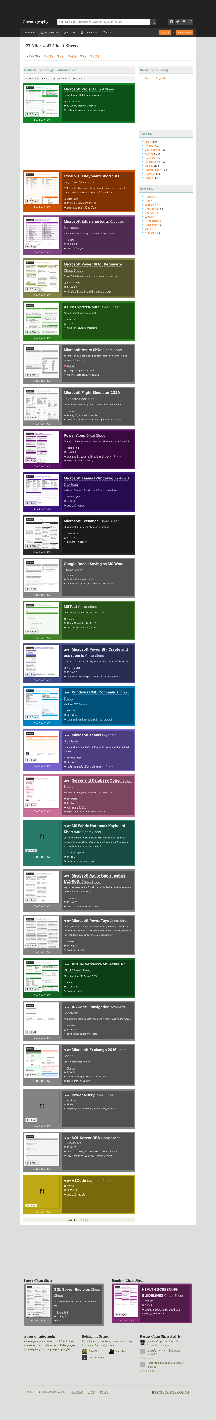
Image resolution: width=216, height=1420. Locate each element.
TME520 (71, 366)
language (52, 1349)
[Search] (153, 22)
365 (62, 55)
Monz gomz (73, 448)
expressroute (90, 328)
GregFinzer (72, 619)
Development (152, 149)
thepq (70, 575)
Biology (149, 165)
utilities (81, 950)
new (107, 456)
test (69, 627)
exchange (72, 541)
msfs (107, 419)
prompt (108, 719)
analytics (87, 676)
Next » (84, 1219)
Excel (96, 55)
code (83, 456)
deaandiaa (72, 798)
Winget (149, 216)
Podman (149, 196)
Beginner (150, 173)
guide (90, 456)
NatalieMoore (73, 101)
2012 (84, 807)
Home (31, 32)
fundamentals (84, 906)
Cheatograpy (152, 208)
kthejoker (71, 1100)
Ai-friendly (150, 232)
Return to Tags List (155, 78)
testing (75, 627)
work (98, 766)
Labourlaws (151, 204)
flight (101, 419)
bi (68, 291)
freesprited (62, 1312)
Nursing (149, 153)
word (77, 583)
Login (165, 32)
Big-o (148, 228)
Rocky (148, 200)
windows (82, 719)
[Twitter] (178, 22)
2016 (98, 1076)
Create (70, 32)
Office (50, 55)
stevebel (71, 1025)
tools (69, 766)
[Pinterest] (184, 22)
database (78, 1151)
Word (74, 55)
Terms (91, 1391)
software (71, 110)
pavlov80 (152, 1350)
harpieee (149, 1300)
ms (68, 375)
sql (68, 807)
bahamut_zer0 (74, 496)
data (72, 291)
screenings (147, 1313)
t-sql (97, 1151)
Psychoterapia (153, 220)
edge (80, 248)
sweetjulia (72, 941)
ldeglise (70, 1185)
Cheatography (32, 1341)
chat (93, 766)
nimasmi (71, 411)
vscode (81, 1194)
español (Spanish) (84, 460)
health (165, 1309)
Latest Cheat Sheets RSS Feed (171, 1391)
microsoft (81, 110)
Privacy (104, 1391)
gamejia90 (152, 1341)
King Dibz (71, 710)
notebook (89, 861)
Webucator (72, 199)
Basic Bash (175, 1341)
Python (149, 145)
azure (80, 328)
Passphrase (151, 224)
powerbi (111, 1108)
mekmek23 (72, 533)
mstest (94, 627)
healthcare (174, 1309)
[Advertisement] (108, 8)
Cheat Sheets (50, 32)
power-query (99, 1108)
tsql (59, 1320)
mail (104, 1076)
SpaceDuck (121, 1351)
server (70, 1076)
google (70, 583)
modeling (90, 291)
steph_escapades (75, 852)
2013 (93, 207)
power (108, 291)
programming (73, 456)
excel (69, 207)
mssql (70, 1151)
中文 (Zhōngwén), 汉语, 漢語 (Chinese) (85, 1155)
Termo (70, 982)
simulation (83, 419)
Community (90, 32)
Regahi (70, 240)
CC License (77, 1391)
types (91, 375)
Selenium (150, 157)
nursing (148, 1309)
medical (157, 1309)
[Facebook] (171, 22)
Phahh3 (71, 1068)
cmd (101, 719)
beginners (92, 110)
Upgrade (150, 212)
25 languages (67, 1345)
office (86, 207)
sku (97, 375)
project (101, 110)
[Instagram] (190, 22)
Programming (152, 161)
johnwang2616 (74, 1143)
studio (83, 1033)
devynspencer (74, 757)
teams (81, 505)
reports (100, 291)
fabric (69, 861)
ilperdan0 (71, 319)
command (72, 719)
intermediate (76, 676)
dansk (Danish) (74, 1081)
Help (108, 32)
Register (185, 32)
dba (103, 1151)
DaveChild (94, 1351)
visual (76, 1033)
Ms (84, 55)
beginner (71, 1108)
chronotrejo (72, 898)
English (70, 460)
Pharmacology (153, 169)
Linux (148, 141)
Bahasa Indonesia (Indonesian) (90, 811)
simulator (93, 419)
